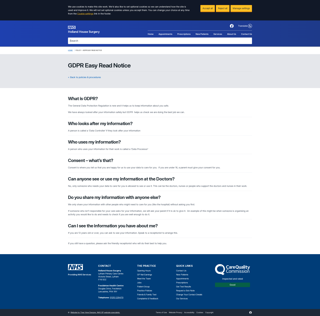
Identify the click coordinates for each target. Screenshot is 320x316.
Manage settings (241, 8)
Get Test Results (183, 286)
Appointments (165, 34)
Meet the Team (144, 278)
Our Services (182, 298)
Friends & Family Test (146, 294)
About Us (231, 34)
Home (151, 34)
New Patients (202, 34)
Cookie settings (85, 13)
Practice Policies (144, 290)
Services (218, 34)
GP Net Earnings (144, 274)
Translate (243, 26)
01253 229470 (116, 297)
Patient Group (143, 286)
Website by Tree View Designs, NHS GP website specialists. (95, 312)
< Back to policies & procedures (84, 77)
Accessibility (189, 312)
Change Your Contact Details (189, 294)
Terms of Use (161, 312)
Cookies (199, 312)
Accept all (207, 8)
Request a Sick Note (185, 290)
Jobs (139, 282)
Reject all (222, 8)
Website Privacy (175, 312)
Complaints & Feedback (147, 298)
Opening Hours (144, 270)
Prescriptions (184, 34)
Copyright (209, 312)
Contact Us (246, 34)
